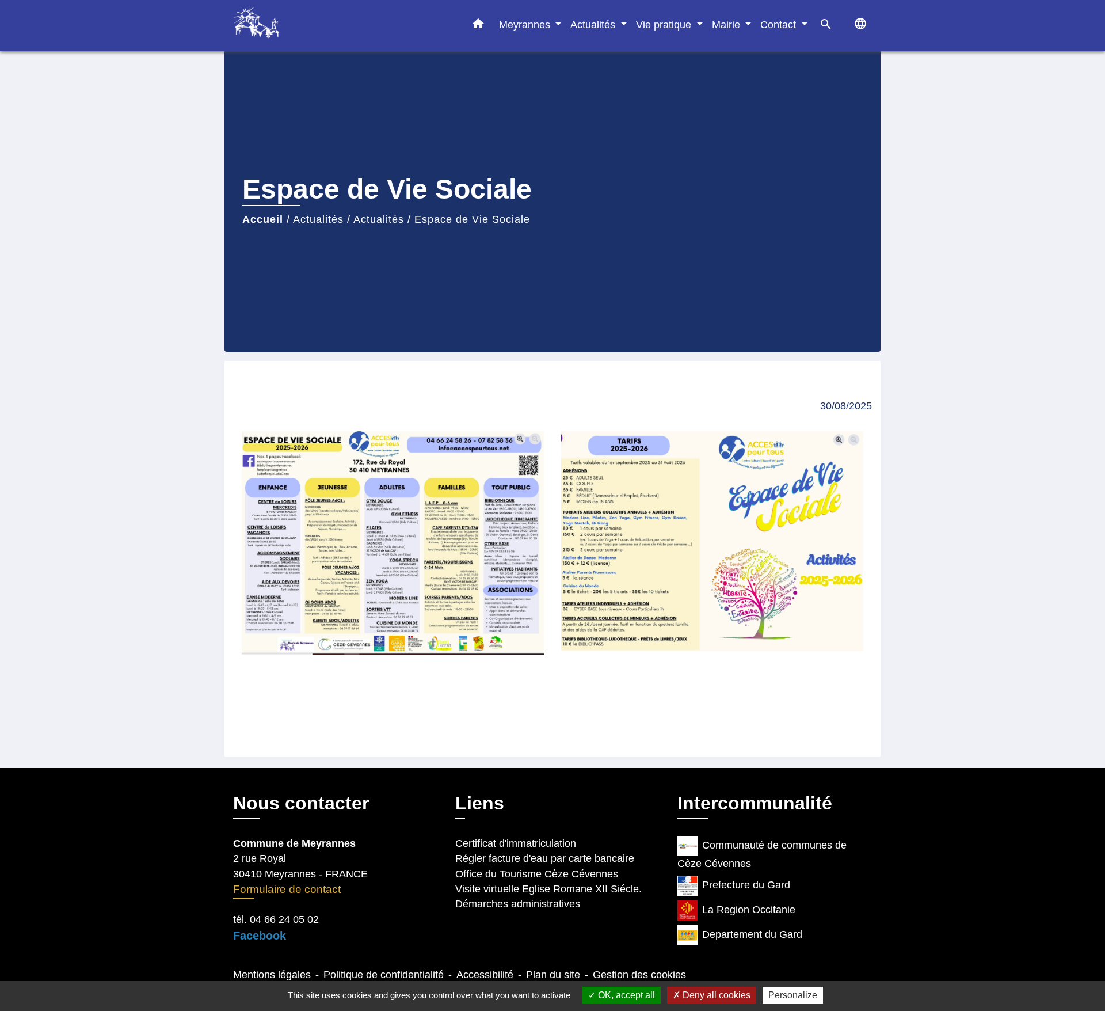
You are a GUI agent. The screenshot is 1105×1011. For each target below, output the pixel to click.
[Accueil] (305, 25)
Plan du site (553, 974)
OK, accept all (625, 995)
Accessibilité (484, 974)
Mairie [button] (727, 24)
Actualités (318, 219)
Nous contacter (301, 803)
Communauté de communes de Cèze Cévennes (762, 854)
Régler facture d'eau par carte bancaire (544, 858)
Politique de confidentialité (383, 974)
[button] (478, 26)
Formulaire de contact (287, 889)
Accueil (262, 219)
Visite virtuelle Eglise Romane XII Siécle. (548, 889)
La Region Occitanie (748, 909)
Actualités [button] (594, 24)
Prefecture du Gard (746, 885)
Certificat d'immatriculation (515, 843)
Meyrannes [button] (526, 24)
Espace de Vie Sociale (472, 219)
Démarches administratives (517, 904)
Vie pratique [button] (665, 24)
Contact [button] (779, 24)
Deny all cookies (715, 995)
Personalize (792, 995)
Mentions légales (272, 974)
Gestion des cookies (639, 974)
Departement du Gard (752, 934)
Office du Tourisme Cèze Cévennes (536, 874)
